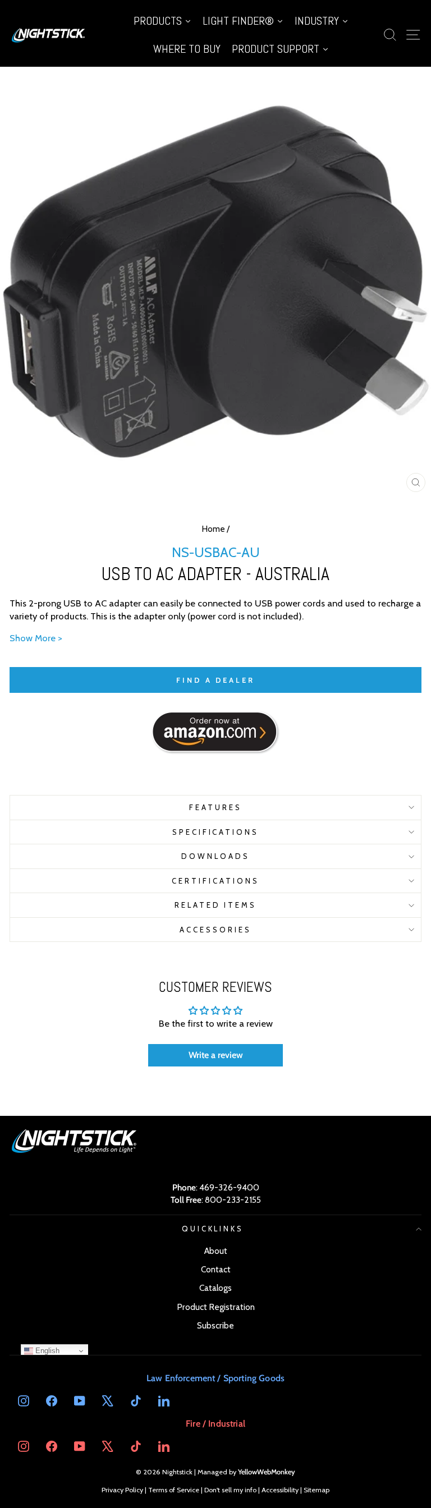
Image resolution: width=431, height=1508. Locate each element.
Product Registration (216, 1307)
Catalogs (215, 1287)
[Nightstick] (49, 34)
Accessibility (280, 1490)
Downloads (215, 856)
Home (213, 528)
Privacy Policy (122, 1490)
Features (215, 807)
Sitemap (316, 1490)
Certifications (215, 880)
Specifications (215, 831)
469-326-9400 (229, 1187)
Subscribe (215, 1325)
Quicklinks (213, 1228)
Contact (216, 1269)
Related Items (216, 904)
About (215, 1250)
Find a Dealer (215, 679)
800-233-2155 (233, 1199)
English (46, 1350)
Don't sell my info (230, 1490)
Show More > (36, 637)
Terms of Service (173, 1490)
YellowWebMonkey (266, 1472)
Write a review (216, 1055)
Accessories (215, 929)
